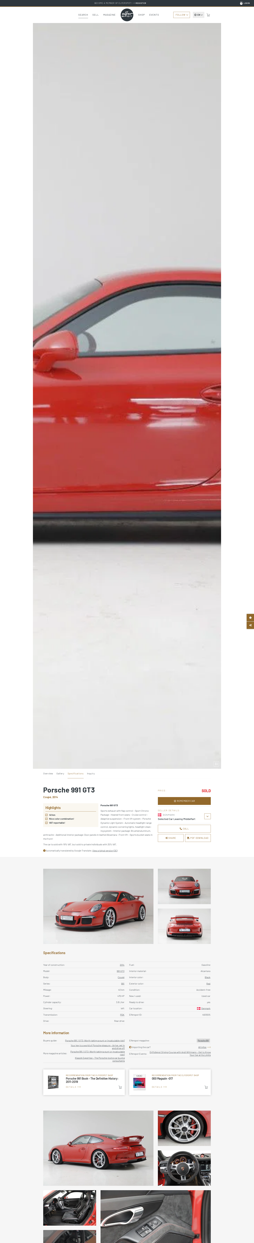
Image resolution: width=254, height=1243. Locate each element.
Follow (180, 14)
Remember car (185, 801)
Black (207, 977)
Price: (162, 790)
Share (172, 838)
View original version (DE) (105, 850)
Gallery (60, 773)
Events (154, 14)
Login (247, 3)
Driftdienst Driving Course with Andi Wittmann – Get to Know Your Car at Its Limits (180, 1053)
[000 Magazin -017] (170, 1082)
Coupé (121, 977)
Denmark (205, 1008)
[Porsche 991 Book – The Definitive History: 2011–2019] (84, 1082)
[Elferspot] (127, 15)
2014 (122, 964)
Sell (95, 14)
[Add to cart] (120, 1087)
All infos (202, 1047)
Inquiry (91, 773)
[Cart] (208, 15)
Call (185, 828)
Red (208, 983)
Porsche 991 (203, 1040)
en (199, 14)
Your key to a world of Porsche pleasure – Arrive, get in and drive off (98, 1047)
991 (122, 983)
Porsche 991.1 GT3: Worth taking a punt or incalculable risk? (95, 1040)
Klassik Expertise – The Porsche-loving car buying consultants (100, 1059)
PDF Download (199, 838)
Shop (141, 14)
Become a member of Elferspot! (120, 3)
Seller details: (169, 810)
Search (83, 14)
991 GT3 (120, 971)
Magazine (109, 14)
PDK (122, 1014)
